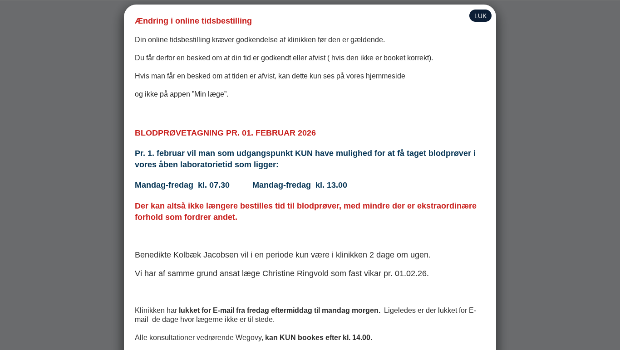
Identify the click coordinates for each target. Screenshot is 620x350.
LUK (480, 15)
